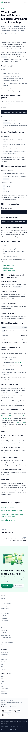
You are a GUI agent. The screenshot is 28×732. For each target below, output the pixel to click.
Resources (4, 649)
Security (21, 726)
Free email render (5, 640)
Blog (2, 686)
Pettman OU (6, 721)
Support (3, 681)
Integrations (4, 659)
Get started (6, 585)
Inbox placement (5, 608)
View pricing (18, 585)
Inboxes (3, 598)
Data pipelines (4, 620)
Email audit (3, 615)
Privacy (6, 726)
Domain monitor (4, 630)
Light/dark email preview (7, 642)
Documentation (4, 652)
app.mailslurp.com (20, 422)
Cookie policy (12, 726)
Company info (4, 688)
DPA (17, 726)
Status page (4, 693)
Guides (2, 666)
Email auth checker (5, 635)
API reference (4, 654)
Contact (3, 683)
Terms (2, 726)
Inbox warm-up (4, 610)
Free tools (4, 625)
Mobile (2, 601)
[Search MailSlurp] (21, 2)
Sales (2, 678)
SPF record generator (14, 416)
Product (3, 595)
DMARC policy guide (9, 270)
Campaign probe (5, 627)
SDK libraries (4, 657)
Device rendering (5, 613)
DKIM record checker (6, 637)
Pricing (2, 676)
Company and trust (6, 673)
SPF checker (18, 362)
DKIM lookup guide (8, 265)
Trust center (4, 691)
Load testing (4, 606)
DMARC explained (8, 268)
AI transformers (4, 618)
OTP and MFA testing (6, 603)
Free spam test (4, 645)
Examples (3, 661)
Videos (2, 664)
